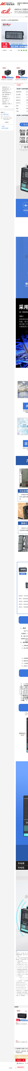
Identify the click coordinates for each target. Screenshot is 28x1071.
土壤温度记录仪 (18, 1052)
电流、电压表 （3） (6, 100)
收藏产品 (5, 50)
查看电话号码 (5, 114)
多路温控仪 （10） (5, 102)
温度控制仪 (23, 1051)
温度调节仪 (17, 1051)
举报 (11, 50)
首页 (26, 16)
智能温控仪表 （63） (6, 87)
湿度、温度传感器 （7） (7, 94)
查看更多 (7, 106)
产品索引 (3, 126)
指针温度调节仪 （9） (6, 98)
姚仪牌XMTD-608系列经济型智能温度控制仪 (10, 79)
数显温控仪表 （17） (6, 90)
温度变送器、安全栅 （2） (7, 103)
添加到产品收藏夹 (4, 128)
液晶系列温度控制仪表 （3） (7, 92)
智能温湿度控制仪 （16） (7, 89)
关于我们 (10, 1068)
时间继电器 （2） (5, 96)
